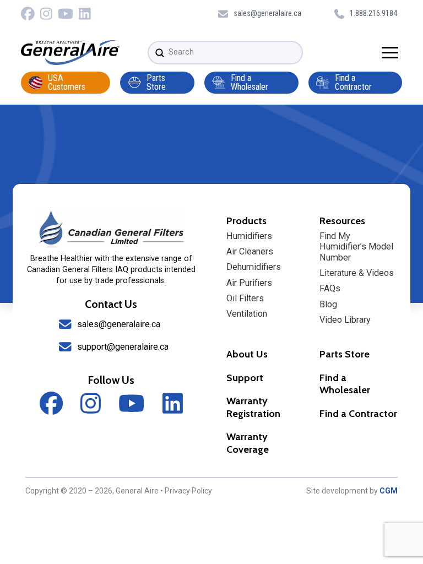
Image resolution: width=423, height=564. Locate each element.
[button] (390, 52)
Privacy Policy (188, 490)
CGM (388, 490)
